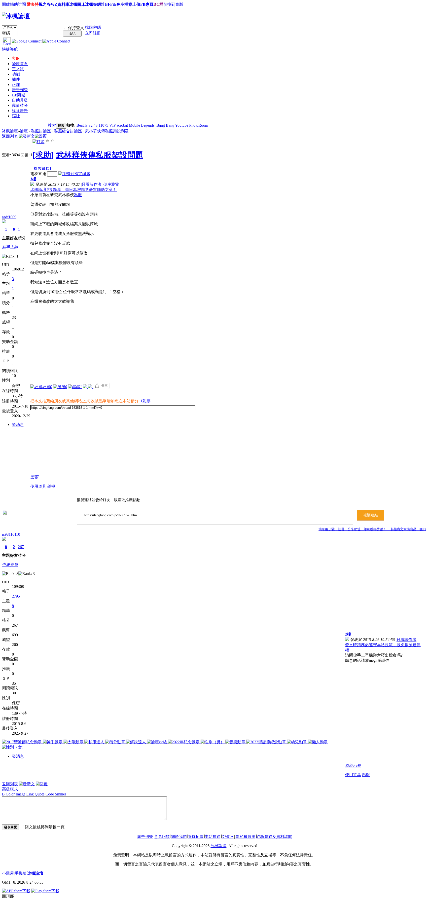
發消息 (18, 424)
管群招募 (196, 836)
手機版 (21, 873)
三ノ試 (18, 69)
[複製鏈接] (42, 168)
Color (10, 794)
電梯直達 (38, 174)
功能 (16, 74)
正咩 (16, 84)
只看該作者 (92, 184)
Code (49, 794)
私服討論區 (41, 131)
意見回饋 (162, 836)
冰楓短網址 (95, 4)
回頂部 (8, 896)
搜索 (52, 125)
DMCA (227, 836)
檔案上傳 (132, 4)
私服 (78, 195)
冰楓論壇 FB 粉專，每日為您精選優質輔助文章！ (73, 190)
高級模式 (10, 789)
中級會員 (10, 565)
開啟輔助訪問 (14, 4)
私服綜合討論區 (68, 131)
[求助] (43, 154)
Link (30, 794)
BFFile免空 (114, 4)
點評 (349, 765)
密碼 (6, 33)
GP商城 (18, 95)
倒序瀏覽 (111, 184)
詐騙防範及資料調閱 (274, 836)
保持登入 (76, 28)
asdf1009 (9, 217)
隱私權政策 (245, 836)
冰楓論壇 (10, 131)
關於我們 (179, 836)
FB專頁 (146, 4)
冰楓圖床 (77, 4)
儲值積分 (20, 105)
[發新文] (27, 136)
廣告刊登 (20, 90)
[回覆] (41, 136)
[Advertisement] (113, 343)
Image (20, 794)
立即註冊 (93, 33)
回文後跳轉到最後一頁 (45, 827)
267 (21, 547)
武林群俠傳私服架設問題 (107, 131)
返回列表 (10, 136)
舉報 (51, 486)
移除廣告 (20, 111)
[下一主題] (52, 142)
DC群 (158, 4)
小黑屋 (8, 873)
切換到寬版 (173, 4)
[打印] (38, 142)
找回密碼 (93, 27)
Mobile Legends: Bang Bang (151, 125)
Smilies (60, 794)
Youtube (181, 125)
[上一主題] (47, 142)
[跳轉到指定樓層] (74, 174)
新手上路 (10, 247)
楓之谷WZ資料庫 (54, 4)
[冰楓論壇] (16, 16)
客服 (16, 58)
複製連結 (370, 515)
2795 (16, 596)
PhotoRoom (198, 125)
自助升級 (20, 100)
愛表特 (33, 4)
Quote (39, 794)
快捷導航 (10, 49)
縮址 (16, 116)
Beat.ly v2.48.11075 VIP (95, 125)
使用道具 (38, 486)
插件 (16, 79)
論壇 (20, 64)
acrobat (122, 125)
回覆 (34, 477)
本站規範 (212, 836)
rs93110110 (11, 534)
